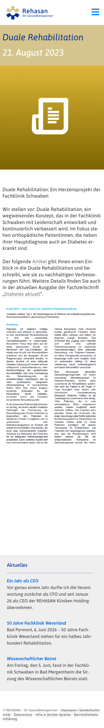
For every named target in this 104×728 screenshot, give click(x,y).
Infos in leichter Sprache (53, 715)
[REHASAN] (28, 12)
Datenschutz (23, 715)
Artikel (39, 261)
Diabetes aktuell (22, 294)
